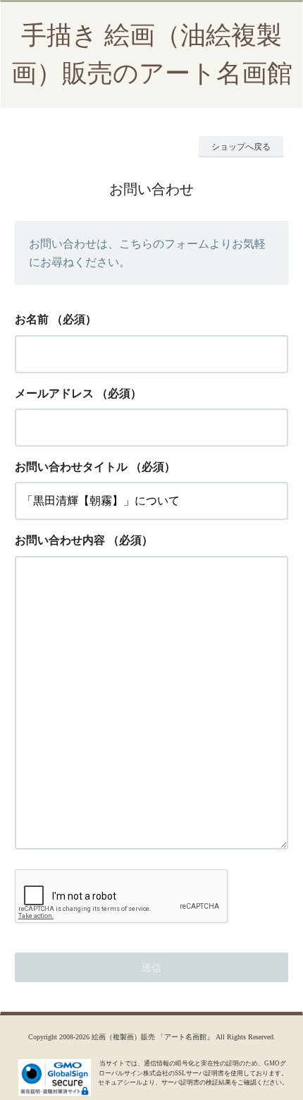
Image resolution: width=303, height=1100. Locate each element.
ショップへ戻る (241, 147)
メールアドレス (54, 393)
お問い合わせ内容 (60, 540)
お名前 (32, 319)
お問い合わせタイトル (71, 467)
